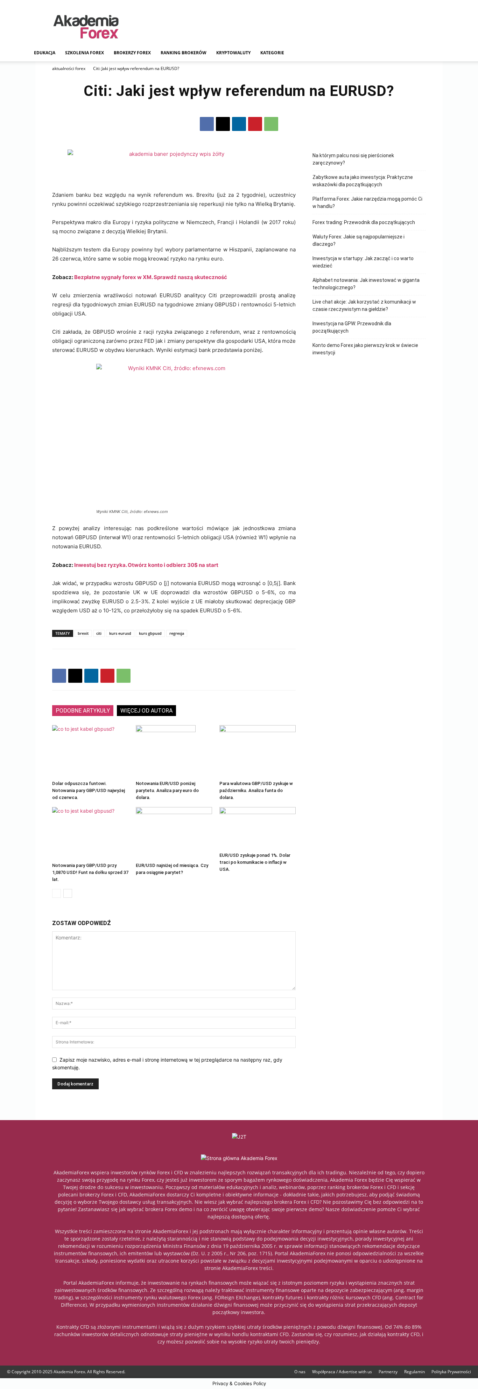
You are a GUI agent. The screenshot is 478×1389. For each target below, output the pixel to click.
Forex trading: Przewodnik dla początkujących (363, 222)
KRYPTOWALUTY (233, 53)
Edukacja (44, 53)
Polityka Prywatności (451, 1372)
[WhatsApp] (271, 124)
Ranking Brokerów (183, 53)
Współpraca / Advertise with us (342, 1372)
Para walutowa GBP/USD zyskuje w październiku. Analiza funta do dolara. (256, 790)
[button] (440, 53)
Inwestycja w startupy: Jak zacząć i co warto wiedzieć (363, 262)
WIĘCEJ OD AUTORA (146, 710)
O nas (299, 1372)
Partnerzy (388, 1372)
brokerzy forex (132, 53)
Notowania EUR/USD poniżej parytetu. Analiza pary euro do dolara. (167, 790)
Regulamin (414, 1372)
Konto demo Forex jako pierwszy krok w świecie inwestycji (365, 348)
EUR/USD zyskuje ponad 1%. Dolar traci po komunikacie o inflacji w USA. (254, 862)
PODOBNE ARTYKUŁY (83, 710)
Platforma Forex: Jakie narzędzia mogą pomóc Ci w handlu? (367, 202)
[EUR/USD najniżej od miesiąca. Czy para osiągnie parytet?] (174, 833)
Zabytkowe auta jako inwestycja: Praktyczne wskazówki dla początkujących (362, 180)
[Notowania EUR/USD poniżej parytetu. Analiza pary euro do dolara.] (174, 751)
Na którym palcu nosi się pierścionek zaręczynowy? (353, 159)
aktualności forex (68, 68)
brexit (83, 633)
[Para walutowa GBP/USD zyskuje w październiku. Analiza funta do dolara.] (257, 751)
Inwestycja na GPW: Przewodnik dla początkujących (351, 327)
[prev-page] (56, 893)
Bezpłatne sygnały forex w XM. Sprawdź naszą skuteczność (150, 277)
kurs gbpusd (150, 633)
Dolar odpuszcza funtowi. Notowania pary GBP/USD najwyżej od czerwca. (88, 790)
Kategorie (272, 53)
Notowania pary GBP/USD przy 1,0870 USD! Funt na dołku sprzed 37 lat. (90, 872)
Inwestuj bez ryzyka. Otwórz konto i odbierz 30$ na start (146, 565)
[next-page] (67, 893)
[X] (223, 124)
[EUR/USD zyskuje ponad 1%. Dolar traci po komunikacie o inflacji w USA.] (257, 828)
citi (98, 633)
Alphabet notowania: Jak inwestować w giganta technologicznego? (366, 283)
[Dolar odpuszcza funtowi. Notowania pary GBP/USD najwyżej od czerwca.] (90, 751)
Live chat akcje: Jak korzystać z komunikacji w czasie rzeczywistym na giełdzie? (364, 305)
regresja (176, 633)
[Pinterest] (255, 124)
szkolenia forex (84, 53)
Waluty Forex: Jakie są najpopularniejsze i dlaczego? (358, 240)
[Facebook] (207, 124)
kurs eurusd (120, 633)
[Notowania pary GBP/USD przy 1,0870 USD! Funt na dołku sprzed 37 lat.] (90, 833)
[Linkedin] (239, 124)
